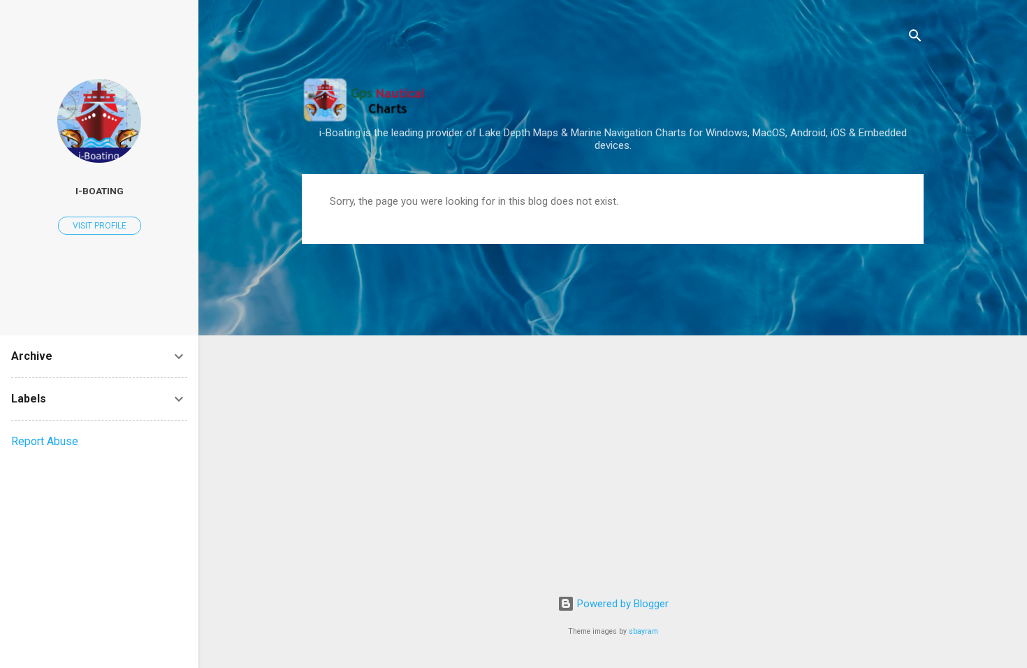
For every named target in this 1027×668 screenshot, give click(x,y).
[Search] (915, 38)
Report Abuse (44, 441)
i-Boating (99, 190)
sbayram (643, 631)
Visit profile (99, 226)
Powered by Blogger (621, 603)
